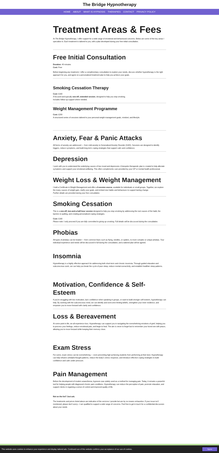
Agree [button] (209, 449)
